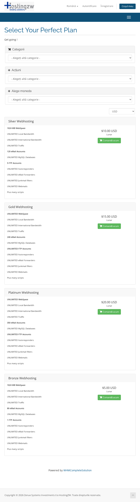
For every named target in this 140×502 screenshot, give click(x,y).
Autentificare (89, 6)
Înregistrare (107, 6)
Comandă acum (110, 140)
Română (71, 6)
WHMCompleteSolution (77, 470)
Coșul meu (127, 6)
